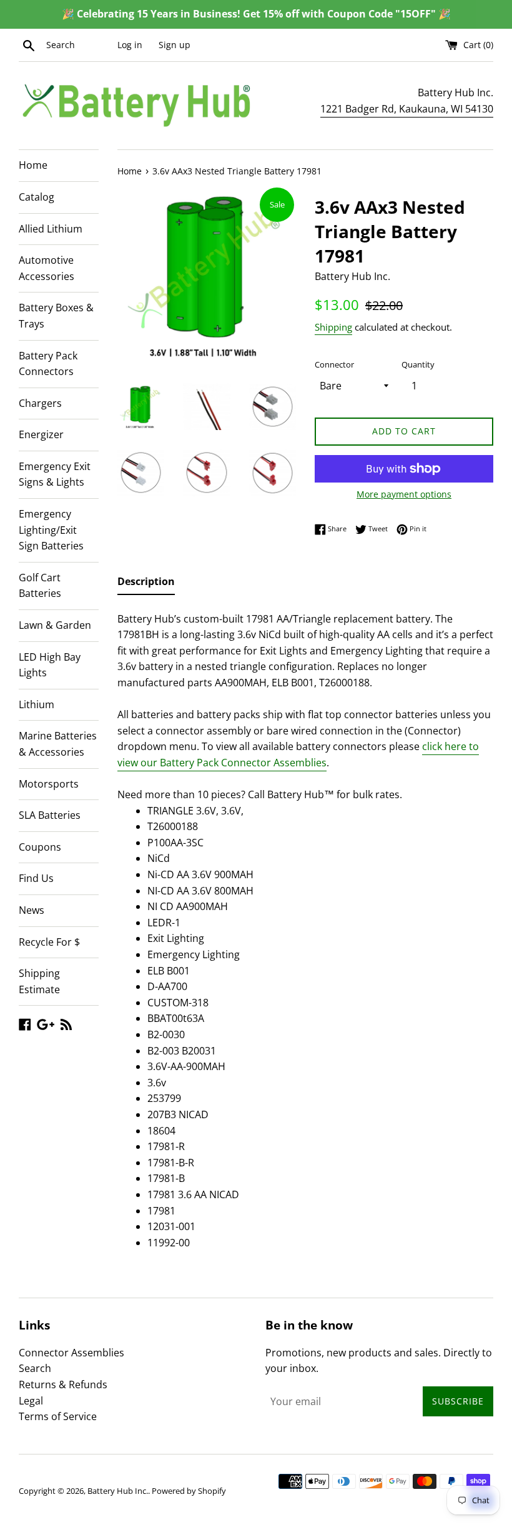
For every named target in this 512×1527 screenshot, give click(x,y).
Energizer (41, 434)
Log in (129, 45)
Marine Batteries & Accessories (58, 744)
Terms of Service (58, 1416)
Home (33, 165)
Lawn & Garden (55, 625)
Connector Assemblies (71, 1352)
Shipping (333, 327)
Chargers (40, 403)
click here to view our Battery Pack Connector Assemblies (298, 754)
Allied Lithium (50, 229)
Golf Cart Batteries (40, 586)
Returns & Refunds (63, 1384)
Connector (334, 364)
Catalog (36, 197)
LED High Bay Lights (50, 665)
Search (35, 1368)
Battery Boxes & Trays (56, 316)
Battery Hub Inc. (117, 1490)
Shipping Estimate (39, 981)
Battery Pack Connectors (48, 364)
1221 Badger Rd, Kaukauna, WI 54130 (406, 109)
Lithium (36, 704)
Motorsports (49, 784)
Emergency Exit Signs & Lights (55, 474)
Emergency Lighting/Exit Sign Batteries (51, 530)
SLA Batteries (50, 815)
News (31, 910)
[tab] (146, 584)
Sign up (174, 45)
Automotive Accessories (46, 268)
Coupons (40, 847)
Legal (31, 1401)
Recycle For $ (49, 942)
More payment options (404, 494)
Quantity (418, 364)
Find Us (36, 878)
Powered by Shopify (189, 1490)
